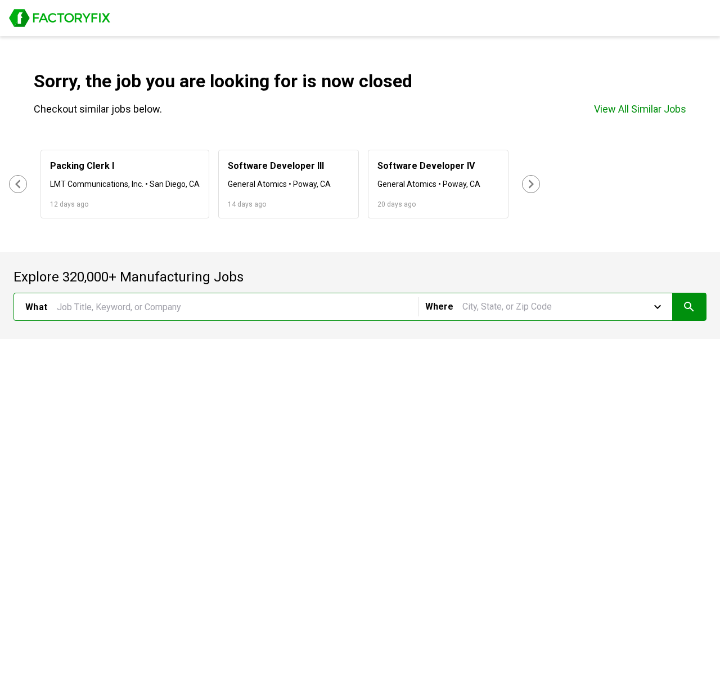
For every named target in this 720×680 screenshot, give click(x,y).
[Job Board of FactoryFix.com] (59, 18)
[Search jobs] (689, 306)
